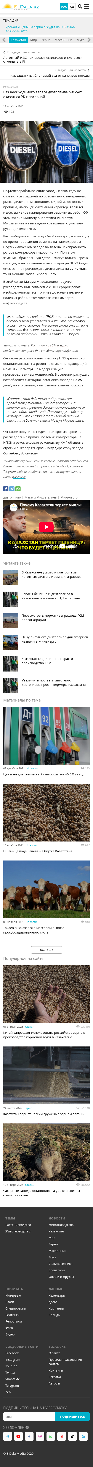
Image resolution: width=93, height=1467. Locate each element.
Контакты (56, 1370)
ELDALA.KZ (57, 1346)
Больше (46, 950)
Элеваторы (57, 1270)
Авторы (54, 1383)
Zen (8, 1392)
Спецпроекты (15, 1308)
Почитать (14, 1289)
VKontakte (12, 1379)
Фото (9, 1328)
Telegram (9, 471)
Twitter (10, 1372)
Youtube (11, 1366)
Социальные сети (21, 1346)
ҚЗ (72, 7)
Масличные (63, 40)
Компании (56, 1308)
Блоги (9, 1302)
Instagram (63, 471)
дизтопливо (12, 497)
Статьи (29, 1027)
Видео (9, 1334)
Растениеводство (18, 1225)
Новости (32, 768)
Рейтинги (12, 1315)
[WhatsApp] (18, 488)
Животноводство (17, 1231)
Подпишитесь (72, 1417)
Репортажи (13, 1321)
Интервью (13, 1295)
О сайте (54, 1353)
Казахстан (18, 40)
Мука (80, 40)
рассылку (19, 477)
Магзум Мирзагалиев (41, 497)
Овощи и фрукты (61, 1277)
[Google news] (83, 1436)
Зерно (45, 40)
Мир (33, 40)
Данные (56, 1289)
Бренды (54, 1315)
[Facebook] (5, 488)
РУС (64, 7)
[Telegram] (11, 488)
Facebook (62, 466)
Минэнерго (69, 497)
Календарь (57, 1295)
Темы (10, 1218)
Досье (53, 1302)
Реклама (55, 1377)
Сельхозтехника (60, 1264)
